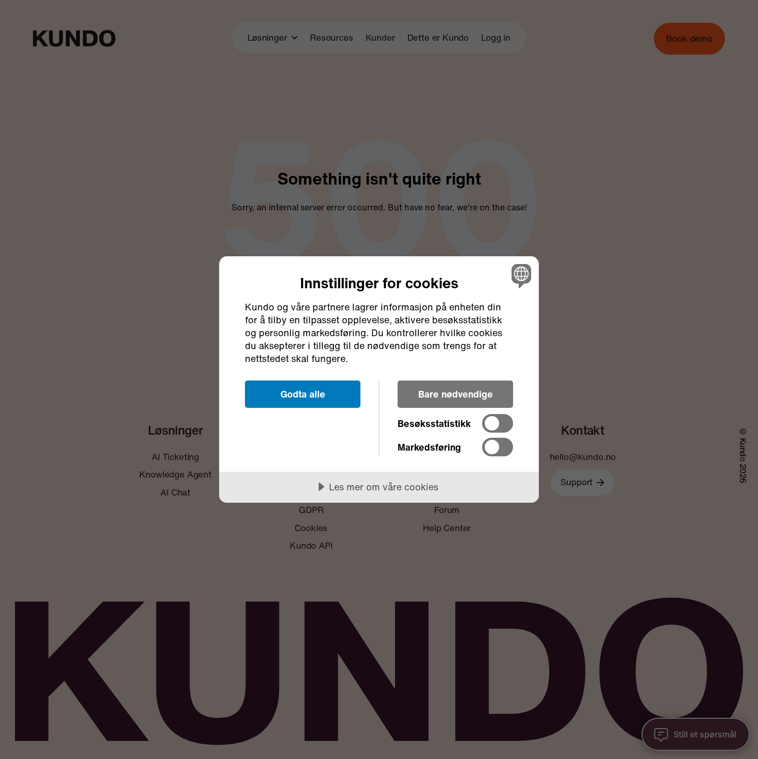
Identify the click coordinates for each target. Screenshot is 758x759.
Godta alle (303, 394)
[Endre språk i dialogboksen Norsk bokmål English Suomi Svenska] (519, 275)
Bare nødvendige (455, 394)
